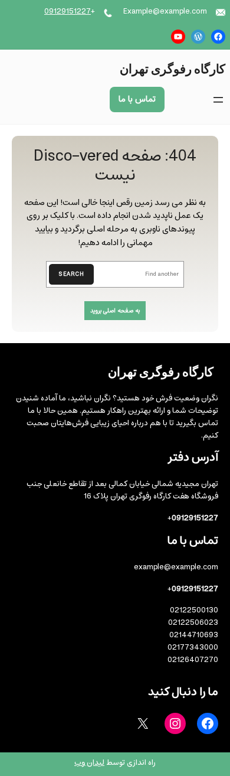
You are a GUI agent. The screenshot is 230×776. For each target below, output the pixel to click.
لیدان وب (89, 763)
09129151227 (67, 11)
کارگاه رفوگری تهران (172, 68)
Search (71, 274)
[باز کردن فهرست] (218, 100)
